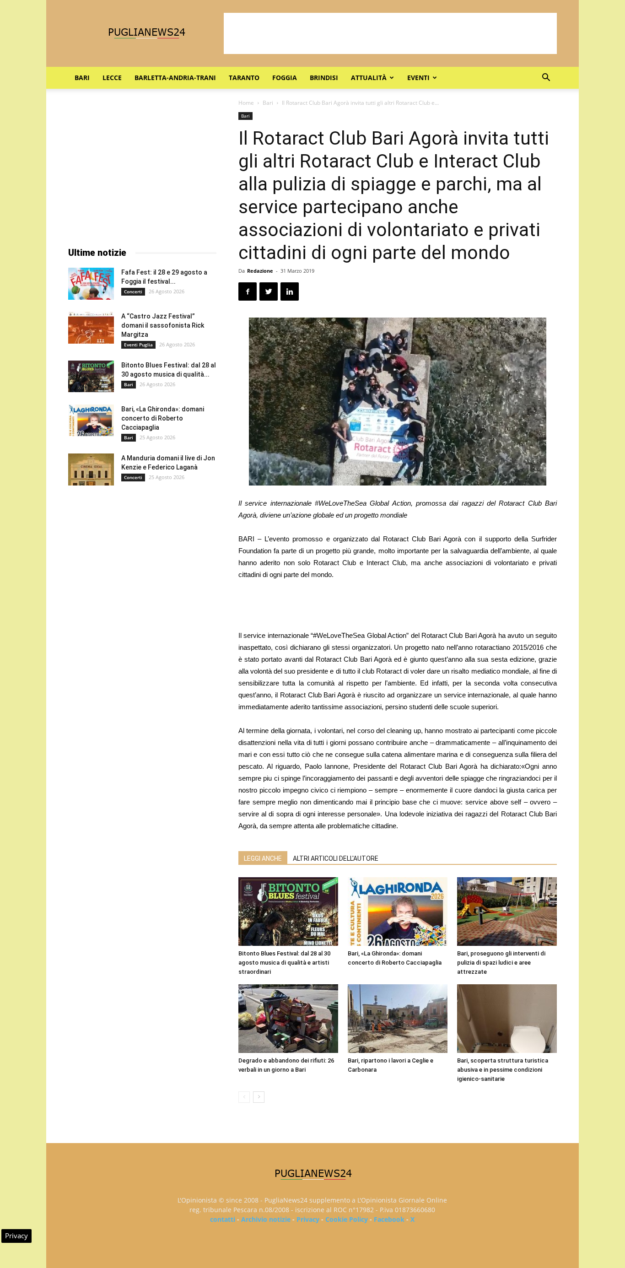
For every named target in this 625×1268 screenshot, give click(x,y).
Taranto (244, 77)
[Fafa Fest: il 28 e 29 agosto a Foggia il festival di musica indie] (91, 284)
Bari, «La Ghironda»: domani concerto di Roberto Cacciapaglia (162, 418)
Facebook (389, 1219)
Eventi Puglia (138, 344)
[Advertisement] (390, 33)
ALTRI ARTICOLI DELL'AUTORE (335, 858)
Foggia (284, 77)
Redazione (260, 270)
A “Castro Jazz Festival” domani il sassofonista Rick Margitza (162, 325)
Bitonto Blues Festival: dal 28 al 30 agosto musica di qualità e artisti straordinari (284, 962)
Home (246, 103)
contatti (222, 1219)
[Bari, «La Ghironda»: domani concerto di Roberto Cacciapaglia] (397, 911)
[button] (546, 78)
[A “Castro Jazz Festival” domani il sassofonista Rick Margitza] (91, 328)
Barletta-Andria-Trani (175, 77)
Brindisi (324, 77)
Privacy (307, 1219)
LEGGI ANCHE (263, 858)
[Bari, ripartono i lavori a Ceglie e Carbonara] (397, 1018)
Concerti (133, 291)
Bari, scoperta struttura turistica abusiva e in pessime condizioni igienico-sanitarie (502, 1069)
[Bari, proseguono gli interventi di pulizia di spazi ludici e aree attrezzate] (507, 911)
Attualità (369, 77)
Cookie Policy (346, 1219)
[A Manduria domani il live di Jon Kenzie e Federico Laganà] (91, 469)
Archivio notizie (266, 1219)
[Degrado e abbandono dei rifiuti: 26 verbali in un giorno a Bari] (288, 1018)
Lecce (112, 77)
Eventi (418, 77)
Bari (82, 77)
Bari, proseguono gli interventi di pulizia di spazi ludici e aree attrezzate (501, 962)
